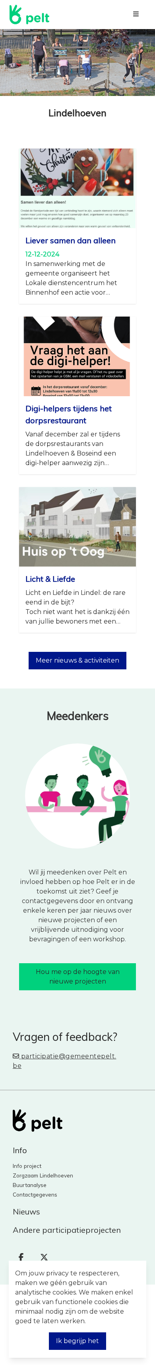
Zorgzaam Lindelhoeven (43, 1175)
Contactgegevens (35, 1194)
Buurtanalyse (29, 1184)
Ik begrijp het (77, 1341)
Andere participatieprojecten (67, 1230)
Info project (27, 1165)
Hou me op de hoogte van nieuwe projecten (78, 976)
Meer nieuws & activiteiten (77, 660)
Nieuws (26, 1211)
